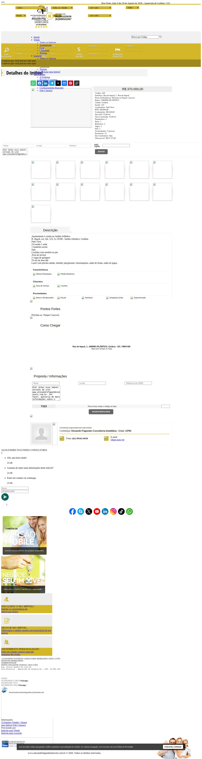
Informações (39, 74)
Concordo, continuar (173, 747)
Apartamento (46, 45)
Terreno (43, 53)
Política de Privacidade (125, 747)
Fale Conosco (19, 725)
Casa (42, 48)
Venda (37, 40)
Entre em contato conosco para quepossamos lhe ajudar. (17, 653)
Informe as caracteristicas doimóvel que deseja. (14, 610)
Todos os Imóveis (48, 42)
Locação (38, 56)
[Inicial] (41, 29)
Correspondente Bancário (51, 88)
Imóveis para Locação (11, 733)
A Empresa (45, 77)
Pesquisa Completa (48, 80)
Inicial (36, 37)
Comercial (44, 50)
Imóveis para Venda (10, 730)
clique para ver (117, 439)
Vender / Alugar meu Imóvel (47, 72)
